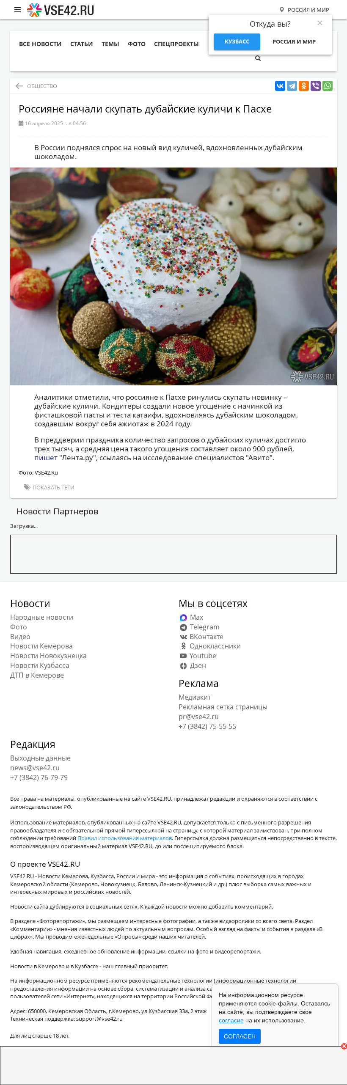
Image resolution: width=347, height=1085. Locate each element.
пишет (46, 457)
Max (195, 617)
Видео (20, 636)
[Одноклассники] (304, 86)
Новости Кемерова (41, 646)
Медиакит (195, 697)
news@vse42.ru (35, 767)
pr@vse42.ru (199, 716)
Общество (42, 86)
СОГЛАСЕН (240, 1036)
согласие (231, 1020)
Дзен (197, 665)
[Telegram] (292, 86)
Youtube (202, 655)
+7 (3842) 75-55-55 (207, 726)
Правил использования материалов (124, 838)
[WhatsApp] (327, 86)
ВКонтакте (205, 636)
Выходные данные (40, 758)
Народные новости (41, 617)
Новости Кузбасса (39, 665)
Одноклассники (214, 646)
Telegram (204, 627)
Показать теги (52, 487)
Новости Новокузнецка (48, 655)
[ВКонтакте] (280, 86)
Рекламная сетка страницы (223, 706)
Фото (18, 627)
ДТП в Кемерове (37, 675)
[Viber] (316, 86)
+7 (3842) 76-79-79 (39, 777)
